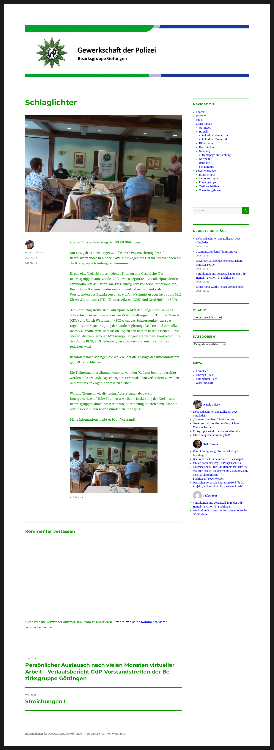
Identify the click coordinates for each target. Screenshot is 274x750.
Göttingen (205, 127)
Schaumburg (206, 166)
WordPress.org (205, 382)
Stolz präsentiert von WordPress (106, 733)
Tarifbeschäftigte (209, 186)
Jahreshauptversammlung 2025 (212, 435)
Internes (201, 116)
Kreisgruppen (204, 123)
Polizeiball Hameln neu (215, 135)
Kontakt (200, 112)
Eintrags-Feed (204, 375)
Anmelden (202, 371)
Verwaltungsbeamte (211, 190)
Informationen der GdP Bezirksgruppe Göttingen (54, 733)
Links (199, 120)
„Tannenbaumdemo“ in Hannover (216, 251)
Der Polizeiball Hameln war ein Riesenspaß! (218, 459)
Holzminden (206, 147)
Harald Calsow (33, 252)
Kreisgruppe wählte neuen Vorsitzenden (220, 286)
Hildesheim (206, 143)
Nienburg (31, 262)
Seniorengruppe (208, 178)
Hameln (204, 131)
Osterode (204, 163)
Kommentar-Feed (206, 379)
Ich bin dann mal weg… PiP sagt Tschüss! (217, 463)
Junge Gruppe (207, 174)
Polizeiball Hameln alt (215, 139)
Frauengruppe (207, 182)
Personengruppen (206, 170)
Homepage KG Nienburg (216, 155)
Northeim (205, 159)
